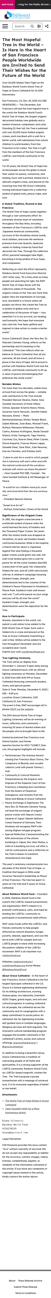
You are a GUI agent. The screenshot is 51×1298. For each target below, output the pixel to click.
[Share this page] (47, 26)
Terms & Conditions (25, 1293)
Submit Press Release (25, 1286)
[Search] (32, 26)
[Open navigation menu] (5, 26)
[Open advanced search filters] (39, 26)
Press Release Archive (30, 1280)
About (12, 1280)
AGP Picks (7, 4)
